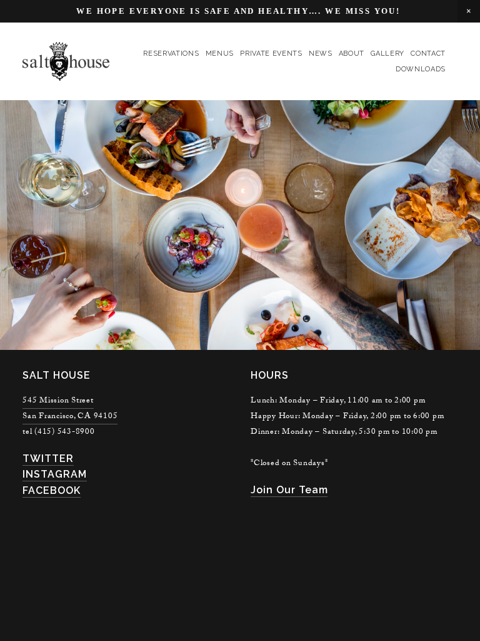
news (320, 53)
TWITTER (48, 458)
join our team (289, 490)
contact (428, 53)
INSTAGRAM (54, 474)
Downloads (421, 69)
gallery (387, 53)
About (351, 53)
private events (271, 53)
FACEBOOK (51, 490)
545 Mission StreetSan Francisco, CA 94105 (70, 409)
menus (220, 53)
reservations (171, 53)
